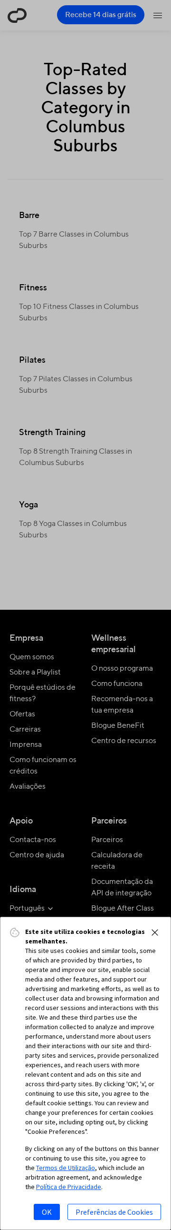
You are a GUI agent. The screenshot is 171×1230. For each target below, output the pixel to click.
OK (47, 1212)
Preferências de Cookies (114, 1212)
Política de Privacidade (68, 1186)
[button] (155, 932)
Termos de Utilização (65, 1167)
